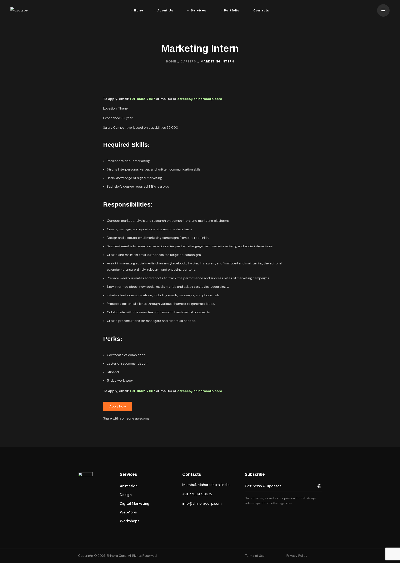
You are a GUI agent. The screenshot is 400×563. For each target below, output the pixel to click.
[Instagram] (105, 428)
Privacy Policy (296, 555)
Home (171, 61)
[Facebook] (115, 428)
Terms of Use (255, 555)
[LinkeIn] (124, 428)
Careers (188, 61)
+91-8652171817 (142, 99)
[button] (369, 10)
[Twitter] (134, 428)
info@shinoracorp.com (202, 503)
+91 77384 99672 (197, 494)
